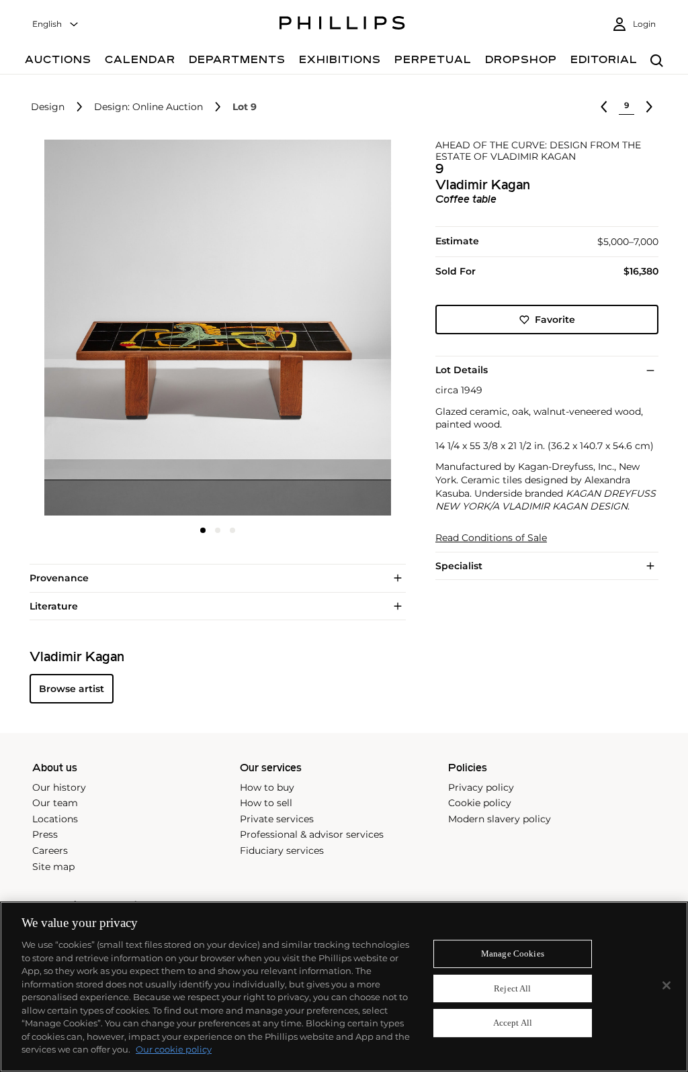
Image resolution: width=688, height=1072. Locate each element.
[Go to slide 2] (217, 530)
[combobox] (55, 24)
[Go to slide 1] (203, 530)
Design (47, 107)
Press (45, 834)
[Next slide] (343, 329)
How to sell (266, 803)
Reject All (512, 988)
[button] (214, 328)
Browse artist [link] (71, 689)
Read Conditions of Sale (491, 538)
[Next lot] (649, 106)
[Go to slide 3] (232, 530)
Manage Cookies (512, 953)
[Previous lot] (604, 106)
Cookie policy (479, 803)
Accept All (512, 1023)
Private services (277, 819)
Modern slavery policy (499, 819)
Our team (55, 803)
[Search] (656, 61)
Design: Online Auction (148, 107)
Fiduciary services (282, 850)
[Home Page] (342, 25)
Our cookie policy (174, 1049)
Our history (59, 787)
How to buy (267, 787)
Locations (55, 819)
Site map (53, 867)
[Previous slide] (92, 329)
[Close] (666, 985)
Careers (50, 850)
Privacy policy (481, 787)
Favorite (555, 319)
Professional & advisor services (312, 834)
